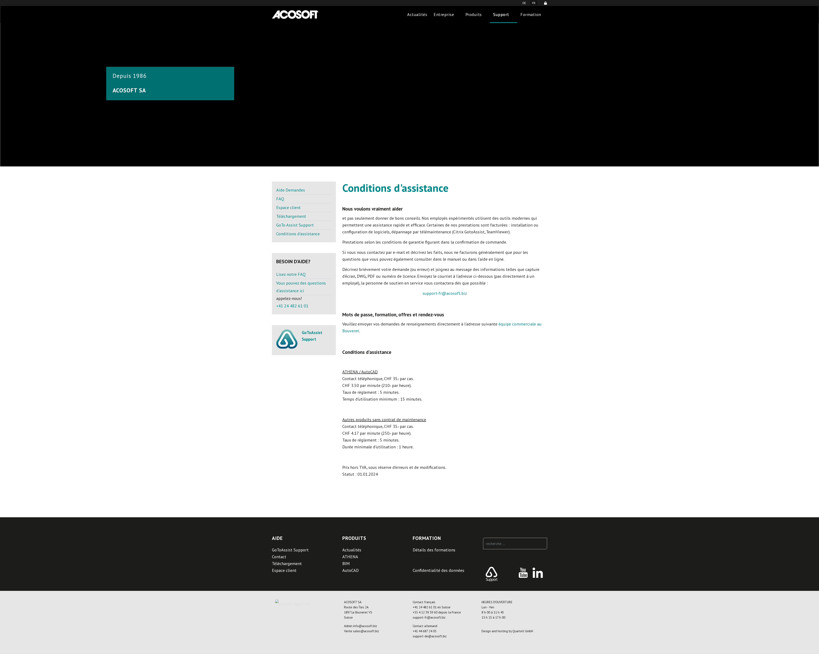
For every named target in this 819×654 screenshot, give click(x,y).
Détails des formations (434, 550)
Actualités (417, 14)
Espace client (288, 207)
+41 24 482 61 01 (292, 306)
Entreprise (444, 14)
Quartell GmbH (523, 631)
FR (533, 3)
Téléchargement (291, 216)
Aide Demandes (290, 190)
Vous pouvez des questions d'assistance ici (301, 287)
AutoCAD (350, 570)
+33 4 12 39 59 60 (425, 612)
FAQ (280, 199)
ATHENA (350, 557)
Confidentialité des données (438, 570)
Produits (473, 14)
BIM (346, 563)
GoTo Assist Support (295, 225)
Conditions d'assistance (298, 234)
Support (501, 14)
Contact (279, 557)
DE (524, 3)
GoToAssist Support (290, 550)
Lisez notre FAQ (291, 274)
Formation (530, 14)
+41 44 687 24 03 (424, 631)
